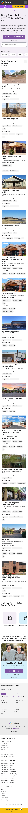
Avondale (16, 702)
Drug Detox (4, 743)
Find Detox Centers (6, 741)
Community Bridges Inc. (10, 119)
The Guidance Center (9, 293)
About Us (3, 791)
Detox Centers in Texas (7, 765)
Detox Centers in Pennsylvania (8, 771)
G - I (15, 694)
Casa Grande (4, 709)
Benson (3, 705)
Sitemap (3, 795)
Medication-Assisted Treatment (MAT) (10, 752)
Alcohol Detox (4, 745)
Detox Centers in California (7, 763)
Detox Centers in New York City (9, 774)
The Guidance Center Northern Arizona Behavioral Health (12, 259)
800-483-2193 (14, 671)
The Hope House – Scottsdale (12, 399)
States (3, 689)
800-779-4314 (17, 728)
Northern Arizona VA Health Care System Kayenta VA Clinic (11, 432)
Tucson (13, 54)
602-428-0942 (19, 6)
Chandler (3, 711)
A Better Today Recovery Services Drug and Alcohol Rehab (11, 577)
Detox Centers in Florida (7, 767)
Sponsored (7, 7)
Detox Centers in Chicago (7, 778)
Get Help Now (7, 5)
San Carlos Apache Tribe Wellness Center (10, 365)
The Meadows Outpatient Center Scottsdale (11, 503)
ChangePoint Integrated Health (10, 85)
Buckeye (3, 707)
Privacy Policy (4, 800)
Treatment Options (8, 739)
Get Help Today (13, 809)
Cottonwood (4, 713)
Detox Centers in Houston (7, 780)
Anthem (3, 700)
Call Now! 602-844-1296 (14, 37)
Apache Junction (18, 700)
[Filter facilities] (25, 61)
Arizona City (4, 702)
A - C (3, 694)
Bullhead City (17, 707)
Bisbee (16, 705)
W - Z (22, 697)
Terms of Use (4, 797)
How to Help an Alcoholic (7, 756)
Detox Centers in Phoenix (7, 782)
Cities (9, 689)
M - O (3, 697)
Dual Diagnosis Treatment (7, 754)
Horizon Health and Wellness (12, 469)
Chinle (16, 711)
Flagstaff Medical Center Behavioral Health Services (11, 332)
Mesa (20, 54)
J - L (21, 694)
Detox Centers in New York (8, 769)
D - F (9, 694)
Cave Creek (17, 709)
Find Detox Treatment (8, 760)
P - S (10, 697)
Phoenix (4, 54)
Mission (3, 789)
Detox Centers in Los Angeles (8, 776)
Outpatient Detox (5, 750)
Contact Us (4, 793)
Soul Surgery (6, 539)
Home (2, 11)
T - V (16, 697)
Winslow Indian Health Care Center (11, 157)
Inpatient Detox (5, 747)
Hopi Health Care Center (10, 226)
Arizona (8, 11)
